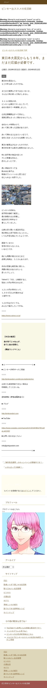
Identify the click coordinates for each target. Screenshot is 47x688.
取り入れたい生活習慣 (12, 588)
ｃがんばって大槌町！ (13, 467)
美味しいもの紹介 (11, 605)
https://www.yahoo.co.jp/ (11, 316)
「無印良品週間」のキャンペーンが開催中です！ (23, 462)
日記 (3, 76)
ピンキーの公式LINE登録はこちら (20, 634)
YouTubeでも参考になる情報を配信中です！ (24, 628)
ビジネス (7, 592)
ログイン (26, 491)
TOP (14, 50)
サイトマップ (9, 613)
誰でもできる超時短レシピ (14, 609)
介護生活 (7, 596)
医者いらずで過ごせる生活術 (15, 584)
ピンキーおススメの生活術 (16, 8)
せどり (6, 600)
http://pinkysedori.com (10, 413)
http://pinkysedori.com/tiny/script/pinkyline (18, 379)
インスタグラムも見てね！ (17, 631)
